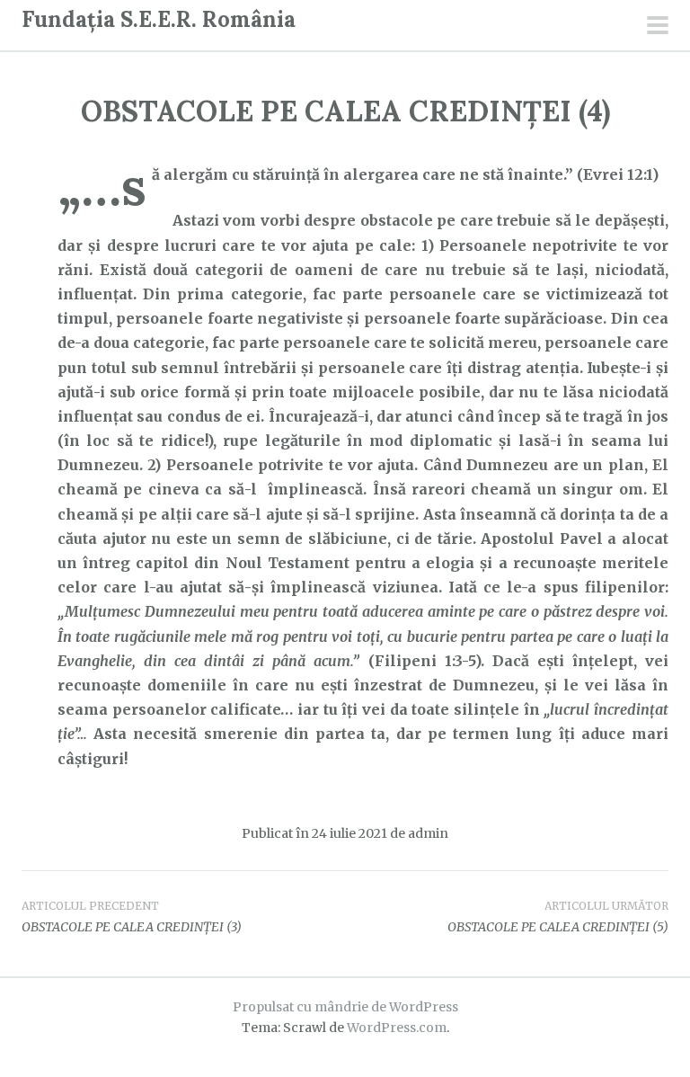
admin (428, 833)
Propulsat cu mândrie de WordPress (345, 1007)
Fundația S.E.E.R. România (159, 19)
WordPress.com (397, 1027)
